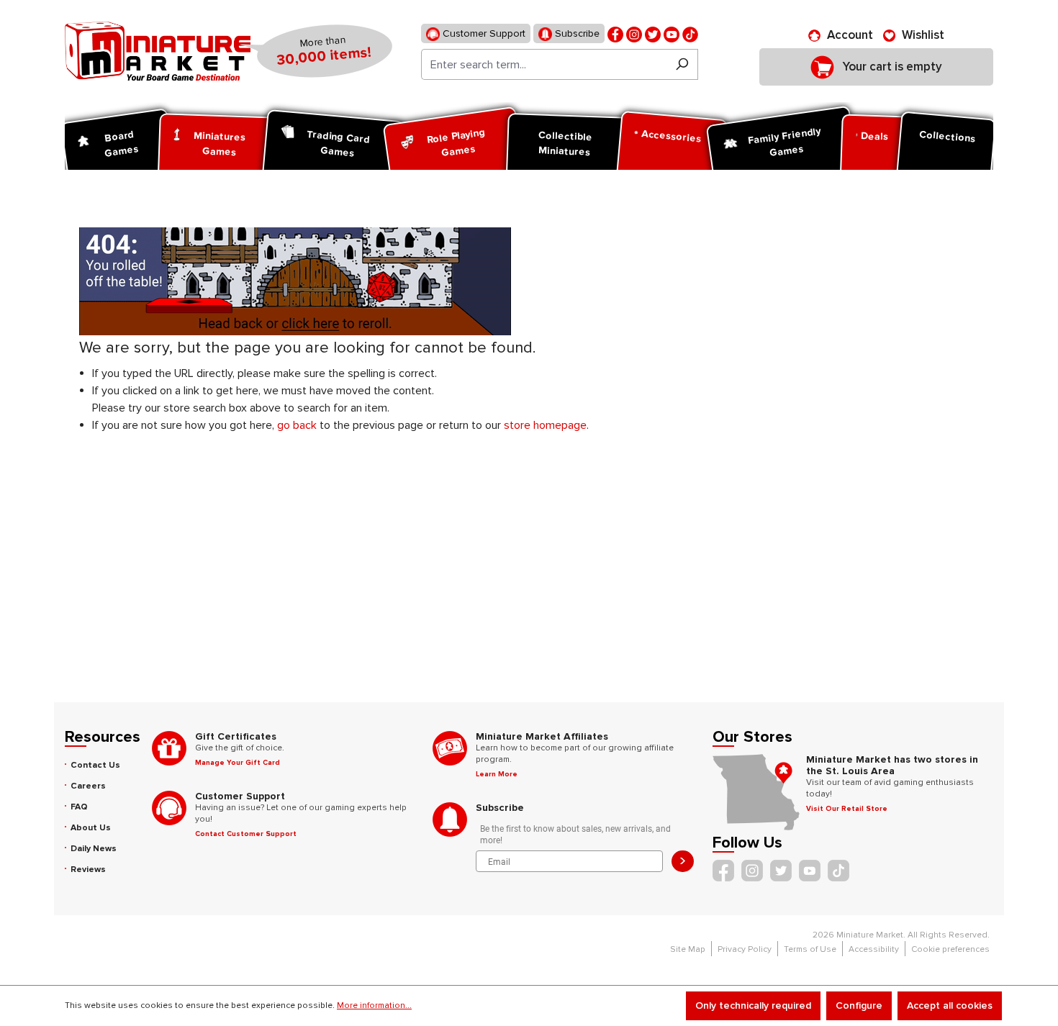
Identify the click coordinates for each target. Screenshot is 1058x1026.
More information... (374, 1005)
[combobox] (543, 64)
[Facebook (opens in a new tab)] (615, 33)
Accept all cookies (950, 1005)
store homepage (545, 425)
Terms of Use (810, 949)
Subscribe (576, 33)
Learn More (496, 774)
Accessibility (874, 949)
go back (297, 425)
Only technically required (753, 1005)
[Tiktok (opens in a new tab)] (690, 33)
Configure (859, 1005)
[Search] (682, 64)
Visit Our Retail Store (846, 808)
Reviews (88, 869)
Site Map (687, 949)
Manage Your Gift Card (237, 762)
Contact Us (95, 765)
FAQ (79, 807)
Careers (88, 786)
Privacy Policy (745, 949)
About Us (91, 827)
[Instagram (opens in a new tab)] (634, 33)
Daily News (94, 848)
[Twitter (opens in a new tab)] (653, 33)
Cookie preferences (950, 949)
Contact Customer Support (246, 834)
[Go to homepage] (157, 51)
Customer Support (482, 33)
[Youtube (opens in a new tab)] (671, 33)
